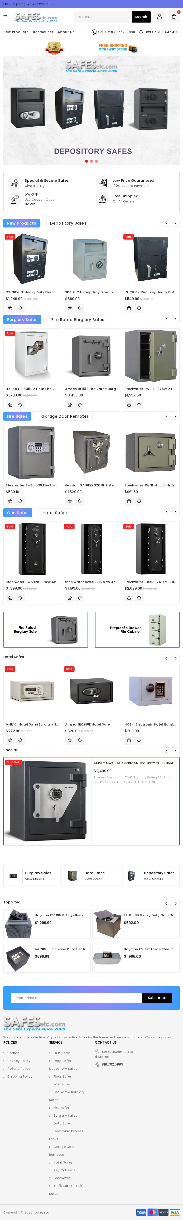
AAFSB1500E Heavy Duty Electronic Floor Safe (73, 949)
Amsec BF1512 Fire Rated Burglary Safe (98, 389)
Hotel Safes (55, 512)
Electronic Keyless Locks (66, 1135)
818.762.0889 (112, 1064)
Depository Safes (68, 223)
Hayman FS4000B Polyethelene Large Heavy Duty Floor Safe (86, 915)
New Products (21, 223)
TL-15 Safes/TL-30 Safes (66, 1190)
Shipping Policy (20, 1076)
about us (66, 32)
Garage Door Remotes (65, 416)
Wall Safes (62, 1084)
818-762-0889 (123, 32)
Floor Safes (63, 1076)
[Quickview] (79, 308)
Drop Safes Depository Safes (63, 1065)
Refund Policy (19, 1068)
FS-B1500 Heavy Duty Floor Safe (151, 915)
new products (16, 32)
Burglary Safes (22, 319)
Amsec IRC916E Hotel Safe (87, 724)
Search (13, 1053)
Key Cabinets (64, 1170)
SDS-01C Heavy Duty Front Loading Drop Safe (104, 292)
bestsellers (43, 32)
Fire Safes (17, 416)
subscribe (157, 997)
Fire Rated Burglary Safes (77, 319)
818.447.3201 (169, 32)
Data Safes (63, 1123)
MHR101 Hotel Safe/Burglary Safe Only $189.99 (45, 724)
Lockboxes (62, 1178)
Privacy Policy (19, 1061)
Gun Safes (18, 512)
